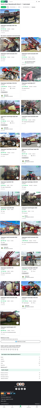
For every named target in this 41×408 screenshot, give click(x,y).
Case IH (20, 359)
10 (17, 350)
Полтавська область (20, 376)
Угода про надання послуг (7, 399)
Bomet (20, 357)
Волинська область (20, 372)
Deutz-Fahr (20, 365)
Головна (4, 407)
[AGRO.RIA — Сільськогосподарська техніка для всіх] (4, 2)
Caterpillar (20, 361)
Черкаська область (20, 378)
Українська (37, 403)
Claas (20, 363)
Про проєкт (3, 395)
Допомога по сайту (20, 386)
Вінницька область (20, 374)
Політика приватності (6, 397)
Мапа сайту (3, 401)
